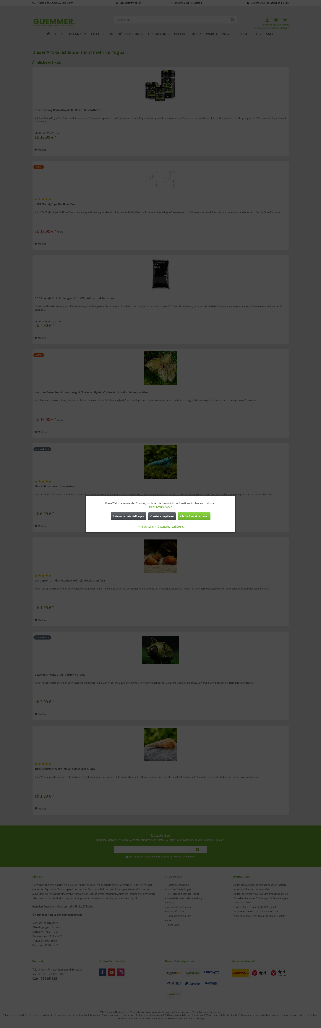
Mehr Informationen (160, 507)
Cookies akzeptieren (162, 516)
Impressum (147, 526)
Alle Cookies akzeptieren (194, 516)
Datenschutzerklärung (170, 526)
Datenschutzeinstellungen (128, 516)
